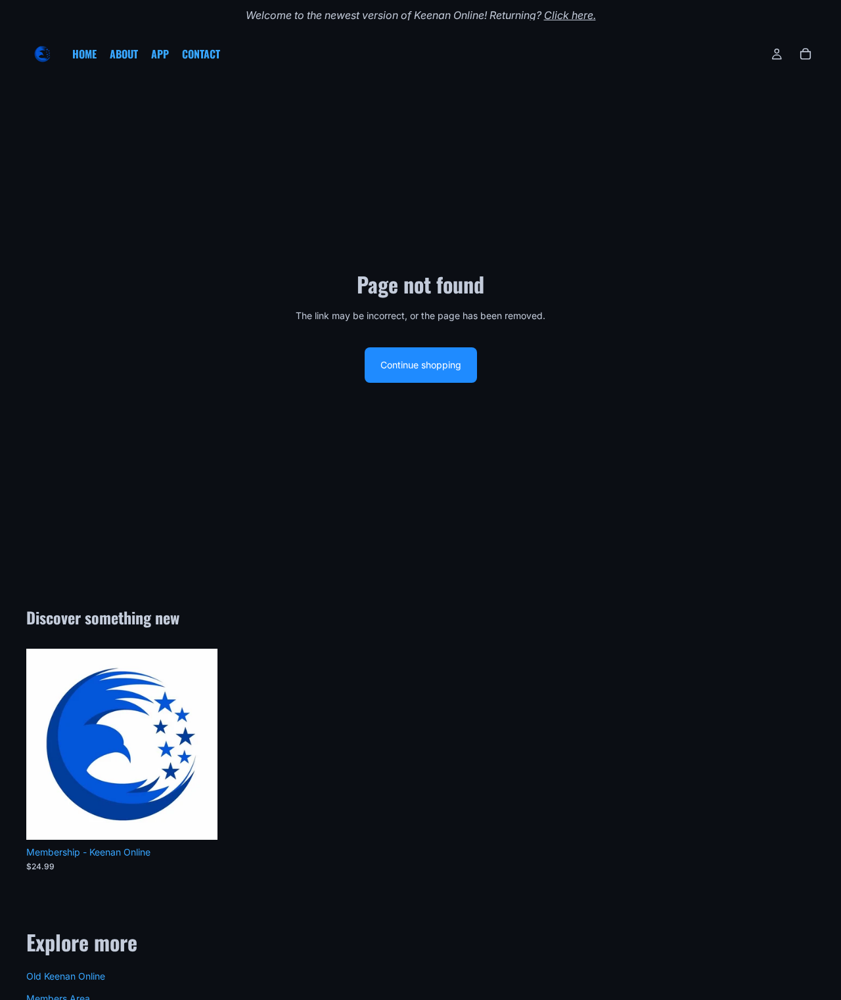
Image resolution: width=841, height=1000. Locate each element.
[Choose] (197, 819)
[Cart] (805, 53)
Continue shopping (420, 364)
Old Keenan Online (65, 975)
